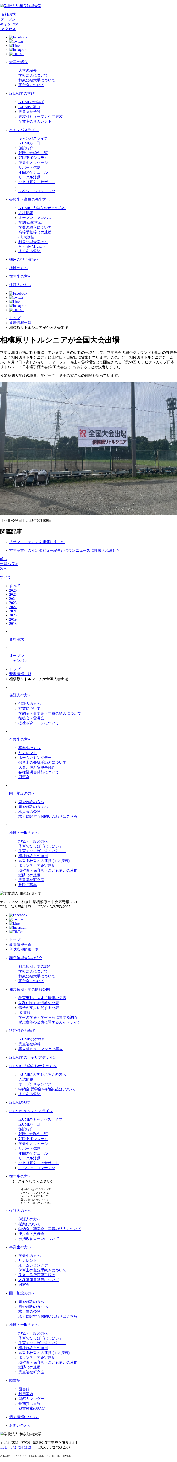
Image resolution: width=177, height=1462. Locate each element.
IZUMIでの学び (22, 93)
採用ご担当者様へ (24, 259)
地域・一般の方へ (24, 833)
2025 (13, 594)
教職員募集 (27, 885)
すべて (5, 577)
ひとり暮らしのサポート (38, 1163)
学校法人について (33, 75)
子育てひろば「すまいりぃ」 (42, 851)
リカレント (27, 753)
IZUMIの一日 (29, 143)
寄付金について (31, 85)
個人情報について (24, 1417)
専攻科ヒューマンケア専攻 (40, 116)
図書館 (14, 1380)
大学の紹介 (18, 62)
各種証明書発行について (38, 772)
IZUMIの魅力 (29, 107)
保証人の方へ (20, 285)
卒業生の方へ (20, 739)
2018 (13, 623)
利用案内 (25, 1394)
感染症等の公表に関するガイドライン (49, 1022)
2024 (13, 599)
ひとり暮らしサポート (36, 182)
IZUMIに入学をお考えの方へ (42, 208)
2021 (13, 611)
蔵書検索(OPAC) (31, 1408)
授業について (29, 708)
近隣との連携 (29, 875)
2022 (13, 607)
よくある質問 (29, 251)
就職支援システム (33, 158)
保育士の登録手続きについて (42, 762)
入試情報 (25, 213)
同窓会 (24, 777)
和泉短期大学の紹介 (25, 958)
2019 (13, 619)
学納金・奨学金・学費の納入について (49, 713)
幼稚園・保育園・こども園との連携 (47, 870)
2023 (13, 603)
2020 (13, 615)
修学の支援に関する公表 (38, 1008)
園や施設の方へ (31, 802)
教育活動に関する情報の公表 (42, 998)
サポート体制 (29, 167)
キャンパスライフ (24, 130)
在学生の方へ (20, 276)
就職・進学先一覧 (33, 153)
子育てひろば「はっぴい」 (40, 846)
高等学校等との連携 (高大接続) (44, 861)
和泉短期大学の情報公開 (29, 989)
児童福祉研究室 (31, 880)
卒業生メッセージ (33, 163)
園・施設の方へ (22, 793)
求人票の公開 (29, 812)
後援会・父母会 (31, 718)
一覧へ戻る (9, 564)
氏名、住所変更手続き (36, 767)
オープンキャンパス (35, 218)
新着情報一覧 (20, 323)
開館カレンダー (31, 1399)
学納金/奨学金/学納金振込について (47, 1089)
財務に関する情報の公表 (38, 1003)
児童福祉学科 (29, 112)
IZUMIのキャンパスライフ (31, 1111)
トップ (14, 318)
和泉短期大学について (36, 80)
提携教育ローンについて (38, 723)
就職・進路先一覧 (33, 1134)
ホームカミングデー (35, 758)
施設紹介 (25, 148)
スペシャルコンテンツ (36, 191)
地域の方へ (18, 268)
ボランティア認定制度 (36, 865)
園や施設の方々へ (33, 807)
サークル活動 (29, 177)
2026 (13, 590)
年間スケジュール (33, 172)
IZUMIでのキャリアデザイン (33, 1057)
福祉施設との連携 (33, 856)
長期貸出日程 (29, 1404)
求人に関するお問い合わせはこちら (47, 816)
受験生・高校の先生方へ (29, 199)
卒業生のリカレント (35, 121)
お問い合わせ (20, 1425)
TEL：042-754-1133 (15, 1447)
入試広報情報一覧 (24, 949)
